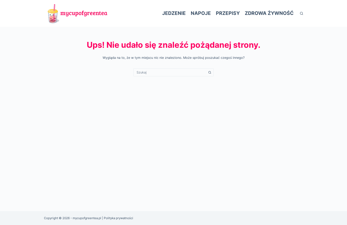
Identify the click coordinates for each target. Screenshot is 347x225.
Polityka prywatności (118, 218)
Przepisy (228, 13)
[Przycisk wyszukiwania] (209, 72)
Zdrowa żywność (269, 13)
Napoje (201, 13)
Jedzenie (174, 13)
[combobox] (170, 72)
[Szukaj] (301, 13)
